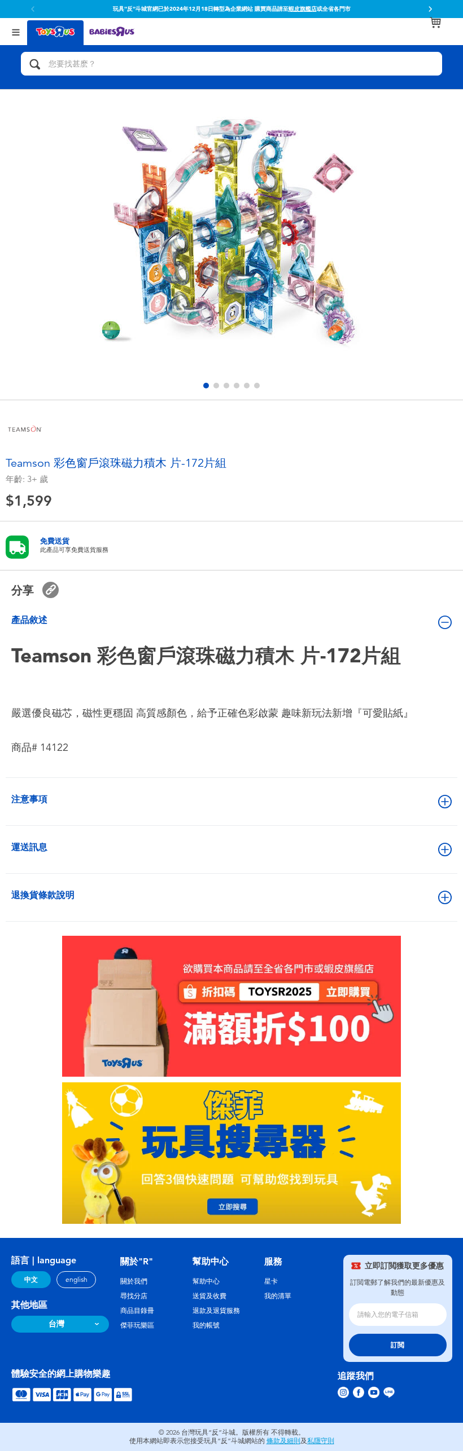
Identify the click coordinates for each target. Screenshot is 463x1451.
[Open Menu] (16, 31)
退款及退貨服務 (216, 1311)
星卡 (271, 1281)
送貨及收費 (209, 1296)
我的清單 (277, 1296)
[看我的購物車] (435, 22)
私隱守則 (320, 1441)
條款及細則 (283, 1441)
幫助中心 (206, 1281)
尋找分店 (133, 1296)
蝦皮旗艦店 (303, 9)
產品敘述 (29, 619)
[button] (430, 9)
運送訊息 (29, 847)
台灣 (56, 1324)
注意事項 (29, 799)
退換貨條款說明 (43, 895)
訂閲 (397, 1345)
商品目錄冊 (137, 1311)
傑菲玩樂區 (137, 1325)
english (76, 1280)
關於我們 (133, 1281)
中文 (31, 1280)
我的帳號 (206, 1325)
